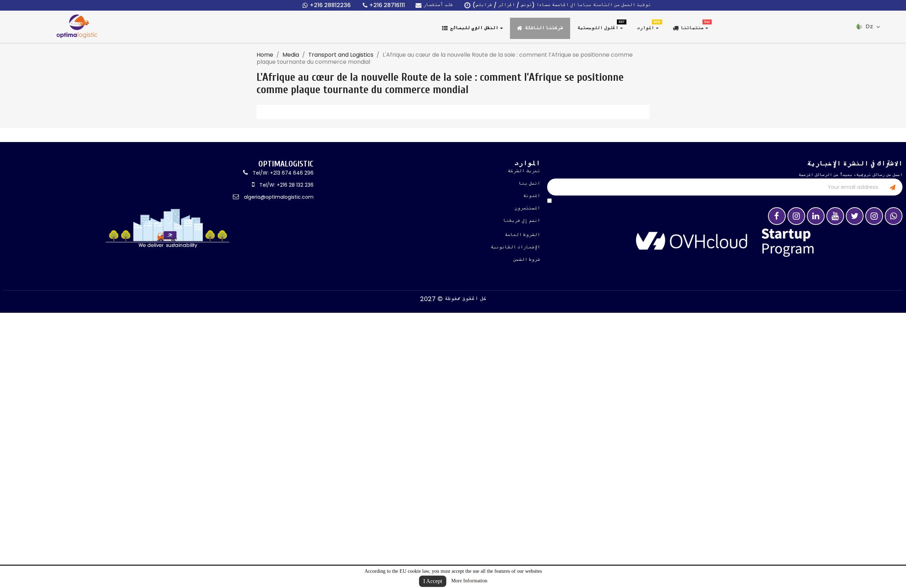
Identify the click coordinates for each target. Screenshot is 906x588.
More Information (469, 580)
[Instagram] (796, 216)
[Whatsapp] (893, 216)
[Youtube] (835, 216)
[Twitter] (855, 216)
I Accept (432, 581)
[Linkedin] (816, 216)
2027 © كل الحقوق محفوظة (453, 298)
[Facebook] (777, 216)
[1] (892, 187)
